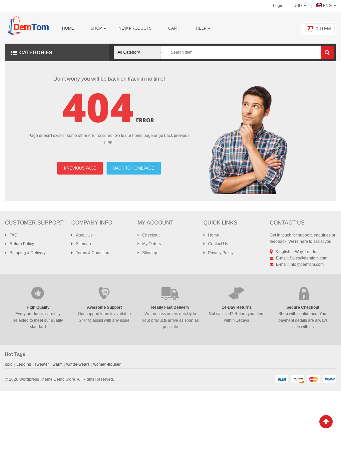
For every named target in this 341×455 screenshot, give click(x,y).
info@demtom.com (307, 264)
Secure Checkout (302, 307)
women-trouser (107, 364)
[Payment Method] (281, 379)
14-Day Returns (237, 307)
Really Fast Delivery (170, 307)
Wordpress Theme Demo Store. (47, 379)
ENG (327, 5)
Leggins (23, 364)
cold (9, 364)
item (323, 28)
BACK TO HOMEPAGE (133, 168)
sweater (42, 364)
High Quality (38, 307)
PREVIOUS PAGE (80, 168)
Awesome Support (104, 307)
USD (297, 5)
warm (58, 364)
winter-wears (78, 364)
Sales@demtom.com (308, 258)
